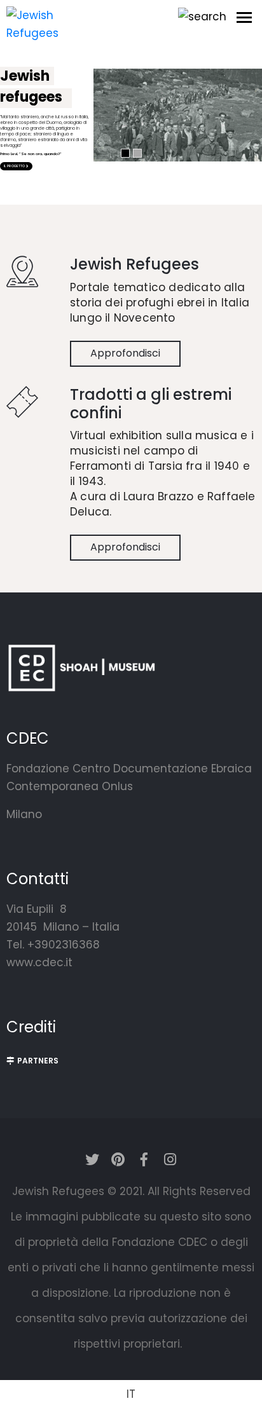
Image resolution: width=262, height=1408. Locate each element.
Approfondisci (125, 353)
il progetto (15, 166)
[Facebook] (144, 1159)
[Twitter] (92, 1159)
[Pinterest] (118, 1159)
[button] (32, 1061)
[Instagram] (170, 1159)
